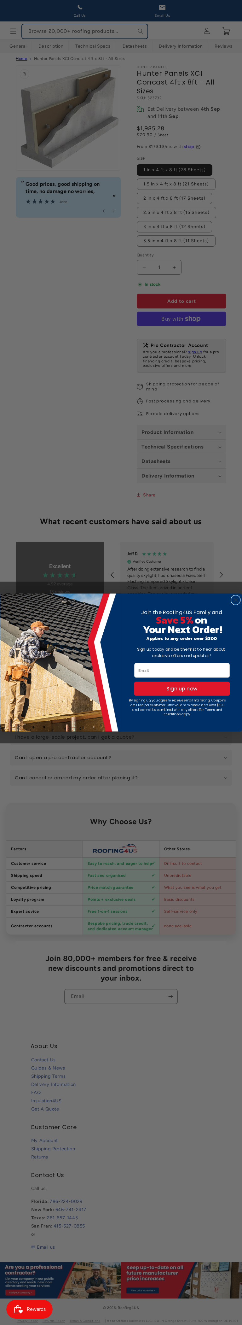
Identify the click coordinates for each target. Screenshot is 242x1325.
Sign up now (181, 688)
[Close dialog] (235, 599)
